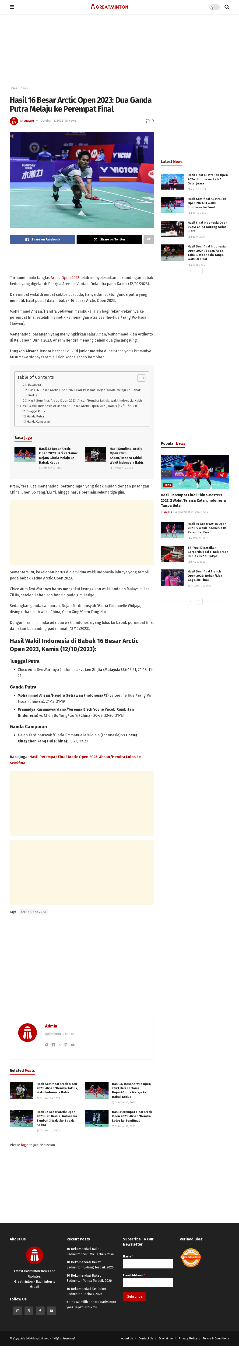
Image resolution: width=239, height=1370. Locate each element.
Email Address (134, 1275)
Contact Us (146, 1338)
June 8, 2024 (197, 265)
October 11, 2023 (49, 1130)
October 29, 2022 (200, 585)
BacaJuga (34, 385)
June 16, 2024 (198, 189)
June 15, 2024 (198, 213)
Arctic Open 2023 (65, 277)
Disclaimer (166, 1338)
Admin (29, 120)
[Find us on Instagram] (17, 1310)
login (24, 1145)
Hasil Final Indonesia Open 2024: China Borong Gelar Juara (207, 227)
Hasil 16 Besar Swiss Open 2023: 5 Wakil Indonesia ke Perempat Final (207, 528)
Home (13, 88)
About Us (127, 1338)
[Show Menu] (12, 7)
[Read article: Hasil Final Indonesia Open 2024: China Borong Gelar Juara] (172, 229)
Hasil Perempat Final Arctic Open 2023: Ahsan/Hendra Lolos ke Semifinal (132, 1116)
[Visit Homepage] (109, 7)
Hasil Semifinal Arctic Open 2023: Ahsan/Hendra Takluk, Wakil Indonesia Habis (85, 401)
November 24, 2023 (189, 511)
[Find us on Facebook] (40, 1310)
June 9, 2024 (197, 236)
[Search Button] (227, 7)
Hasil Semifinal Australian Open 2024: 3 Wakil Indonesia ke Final (207, 203)
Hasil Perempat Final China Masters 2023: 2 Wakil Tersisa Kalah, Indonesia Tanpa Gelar (193, 500)
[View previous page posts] (190, 271)
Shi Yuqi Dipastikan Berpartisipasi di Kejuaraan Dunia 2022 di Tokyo (208, 552)
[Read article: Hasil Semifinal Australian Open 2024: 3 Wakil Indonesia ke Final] (172, 205)
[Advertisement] (123, 50)
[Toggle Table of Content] (139, 378)
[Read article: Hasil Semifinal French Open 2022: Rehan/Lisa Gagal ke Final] (172, 577)
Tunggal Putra (36, 411)
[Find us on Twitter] (29, 1310)
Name (128, 1256)
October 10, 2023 (52, 468)
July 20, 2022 (197, 561)
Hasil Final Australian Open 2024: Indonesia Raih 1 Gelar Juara (208, 179)
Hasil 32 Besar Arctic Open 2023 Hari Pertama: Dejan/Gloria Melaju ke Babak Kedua (84, 392)
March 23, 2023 (199, 538)
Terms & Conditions (216, 1338)
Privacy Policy (188, 1338)
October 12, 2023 (52, 120)
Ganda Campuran (38, 421)
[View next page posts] (199, 271)
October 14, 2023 (122, 468)
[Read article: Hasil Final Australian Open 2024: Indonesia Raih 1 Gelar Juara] (172, 181)
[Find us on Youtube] (51, 1310)
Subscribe (134, 1297)
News (24, 88)
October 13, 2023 (124, 1126)
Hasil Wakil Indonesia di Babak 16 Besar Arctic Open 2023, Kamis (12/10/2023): (79, 406)
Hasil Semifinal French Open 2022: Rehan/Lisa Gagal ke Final (205, 576)
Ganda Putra (35, 416)
